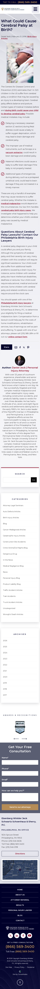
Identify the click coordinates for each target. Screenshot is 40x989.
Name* (5, 758)
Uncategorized (9, 608)
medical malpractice (11, 203)
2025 (5, 647)
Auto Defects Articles (11, 512)
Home (20, 890)
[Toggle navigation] (35, 9)
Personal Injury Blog (11, 578)
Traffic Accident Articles (12, 590)
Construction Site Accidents (14, 542)
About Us (20, 895)
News (5, 572)
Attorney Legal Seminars (13, 505)
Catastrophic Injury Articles (14, 536)
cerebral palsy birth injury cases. (16, 210)
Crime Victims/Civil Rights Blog (15, 548)
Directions (20, 854)
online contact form (17, 337)
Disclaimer (30, 967)
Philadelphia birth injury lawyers (16, 303)
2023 (5, 659)
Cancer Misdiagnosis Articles (14, 530)
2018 (5, 689)
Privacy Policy (19, 967)
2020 (5, 677)
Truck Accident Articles (12, 602)
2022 (5, 665)
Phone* (5, 769)
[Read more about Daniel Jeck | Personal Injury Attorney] (20, 356)
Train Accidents (9, 596)
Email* (5, 780)
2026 (5, 641)
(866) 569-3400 (27, 2)
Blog (5, 524)
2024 (5, 653)
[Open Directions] (20, 860)
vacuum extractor (14, 152)
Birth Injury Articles (11, 518)
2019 (5, 683)
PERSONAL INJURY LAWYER (20, 910)
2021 (5, 671)
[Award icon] (20, 722)
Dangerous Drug (10, 554)
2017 (5, 695)
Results (20, 905)
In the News (8, 560)
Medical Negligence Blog (13, 566)
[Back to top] (20, 982)
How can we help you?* (13, 791)
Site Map (9, 967)
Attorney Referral (20, 900)
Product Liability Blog (12, 584)
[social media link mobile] (10, 935)
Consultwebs (22, 974)
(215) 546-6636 (15, 841)
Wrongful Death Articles (13, 614)
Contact (20, 921)
